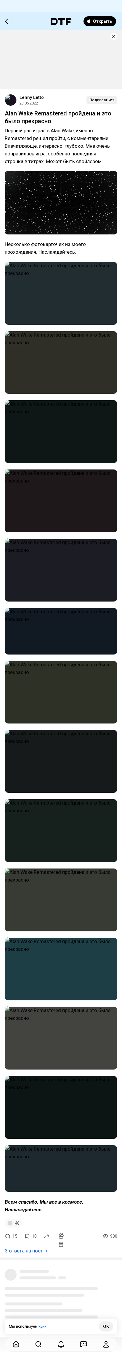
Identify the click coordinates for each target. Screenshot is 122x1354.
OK (106, 1326)
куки (42, 1326)
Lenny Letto (32, 97)
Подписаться (101, 100)
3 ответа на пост (24, 1251)
